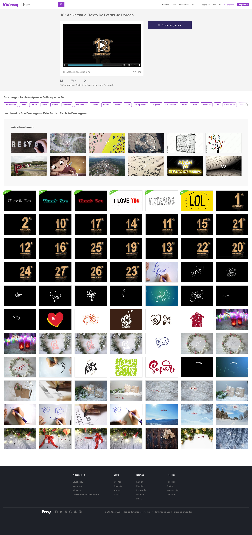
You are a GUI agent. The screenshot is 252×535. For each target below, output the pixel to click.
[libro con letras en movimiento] (185, 143)
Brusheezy (78, 482)
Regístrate (243, 4)
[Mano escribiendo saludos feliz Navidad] (161, 414)
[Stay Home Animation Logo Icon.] (197, 319)
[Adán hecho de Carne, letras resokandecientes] (185, 166)
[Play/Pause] (65, 65)
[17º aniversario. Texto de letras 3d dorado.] (91, 224)
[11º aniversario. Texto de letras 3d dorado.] (161, 224)
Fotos (174, 5)
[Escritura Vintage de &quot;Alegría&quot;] (197, 272)
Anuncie (118, 486)
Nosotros (171, 482)
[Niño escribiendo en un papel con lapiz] (68, 166)
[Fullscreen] (139, 65)
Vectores (165, 5)
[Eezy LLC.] (46, 511)
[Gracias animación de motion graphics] (55, 200)
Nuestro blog (173, 490)
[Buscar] (61, 4)
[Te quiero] (55, 343)
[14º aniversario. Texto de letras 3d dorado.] (126, 224)
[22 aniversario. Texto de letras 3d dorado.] (197, 248)
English (139, 482)
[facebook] (56, 511)
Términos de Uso (162, 512)
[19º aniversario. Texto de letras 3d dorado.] (126, 248)
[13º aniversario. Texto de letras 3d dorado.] (161, 248)
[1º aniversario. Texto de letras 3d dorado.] (232, 200)
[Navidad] (232, 295)
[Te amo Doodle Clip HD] (126, 200)
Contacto (171, 494)
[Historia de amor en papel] (161, 272)
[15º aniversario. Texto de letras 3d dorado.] (197, 224)
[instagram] (70, 511)
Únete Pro (216, 5)
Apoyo (117, 490)
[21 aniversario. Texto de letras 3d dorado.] (232, 224)
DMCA (117, 494)
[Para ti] (126, 295)
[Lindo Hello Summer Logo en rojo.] (91, 319)
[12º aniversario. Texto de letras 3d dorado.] (20, 248)
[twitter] (61, 511)
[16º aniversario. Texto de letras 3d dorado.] (55, 248)
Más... (139, 498)
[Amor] (55, 295)
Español (140, 486)
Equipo (170, 486)
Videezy (77, 490)
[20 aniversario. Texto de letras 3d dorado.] (232, 248)
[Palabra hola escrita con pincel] (55, 367)
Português (141, 490)
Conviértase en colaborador (86, 494)
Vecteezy (77, 486)
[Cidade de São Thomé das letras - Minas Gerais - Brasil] (68, 143)
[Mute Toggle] (135, 65)
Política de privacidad (182, 512)
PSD (193, 5)
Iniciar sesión (229, 5)
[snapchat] (75, 511)
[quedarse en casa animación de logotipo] (126, 319)
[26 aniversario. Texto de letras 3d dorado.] (91, 272)
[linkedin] (80, 511)
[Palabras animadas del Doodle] (161, 200)
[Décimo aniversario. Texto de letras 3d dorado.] (55, 224)
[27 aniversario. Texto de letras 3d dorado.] (55, 272)
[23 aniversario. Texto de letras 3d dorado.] (126, 272)
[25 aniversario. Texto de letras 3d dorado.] (91, 248)
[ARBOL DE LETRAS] (224, 143)
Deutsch (140, 494)
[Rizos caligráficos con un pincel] (20, 414)
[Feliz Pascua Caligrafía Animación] (91, 367)
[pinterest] (66, 511)
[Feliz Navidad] (197, 367)
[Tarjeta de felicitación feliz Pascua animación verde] (126, 367)
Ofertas (117, 482)
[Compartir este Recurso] (139, 72)
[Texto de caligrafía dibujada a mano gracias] (161, 343)
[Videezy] (10, 5)
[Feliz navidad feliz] (20, 319)
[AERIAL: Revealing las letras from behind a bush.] (29, 166)
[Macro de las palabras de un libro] (224, 166)
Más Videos (184, 5)
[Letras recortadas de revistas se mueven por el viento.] (107, 143)
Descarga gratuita (172, 25)
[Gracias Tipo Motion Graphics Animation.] (20, 200)
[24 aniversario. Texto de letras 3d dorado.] (20, 272)
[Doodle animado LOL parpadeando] (197, 200)
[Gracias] (232, 272)
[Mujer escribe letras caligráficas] (55, 390)
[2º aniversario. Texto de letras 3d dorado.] (20, 224)
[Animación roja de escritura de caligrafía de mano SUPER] (161, 367)
